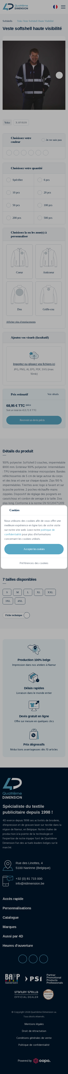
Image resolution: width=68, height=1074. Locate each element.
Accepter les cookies (34, 549)
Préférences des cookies (34, 563)
